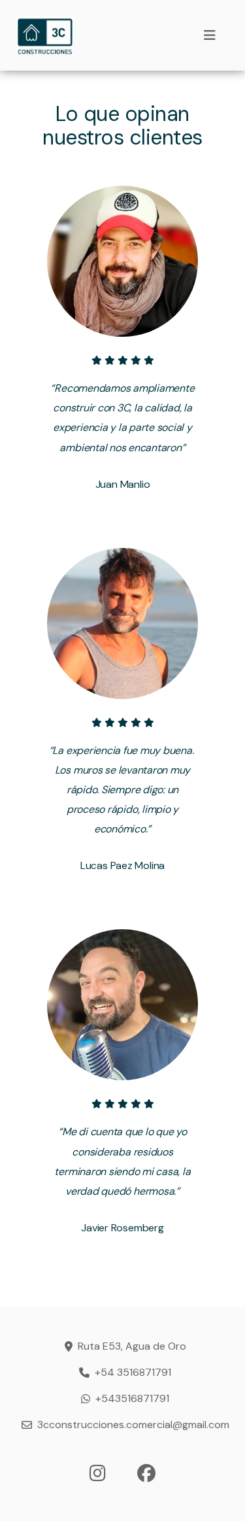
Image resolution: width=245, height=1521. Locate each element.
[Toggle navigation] (209, 35)
